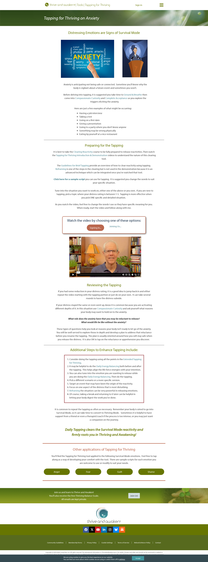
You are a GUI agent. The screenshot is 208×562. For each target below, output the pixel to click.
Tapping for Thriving (97, 5)
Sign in (138, 4)
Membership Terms (75, 543)
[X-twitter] (92, 530)
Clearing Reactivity (83, 151)
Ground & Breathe (133, 94)
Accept (138, 558)
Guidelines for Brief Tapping (75, 165)
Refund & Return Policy (142, 543)
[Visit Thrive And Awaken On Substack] (122, 530)
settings (122, 559)
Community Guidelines (55, 543)
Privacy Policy (92, 543)
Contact (158, 543)
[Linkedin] (104, 530)
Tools (80, 5)
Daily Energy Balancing (107, 366)
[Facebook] (86, 530)
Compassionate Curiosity (87, 98)
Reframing (60, 168)
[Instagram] (110, 530)
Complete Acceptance (116, 98)
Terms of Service (123, 543)
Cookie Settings (107, 543)
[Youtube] (98, 530)
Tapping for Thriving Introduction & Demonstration (81, 155)
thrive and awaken (62, 4)
